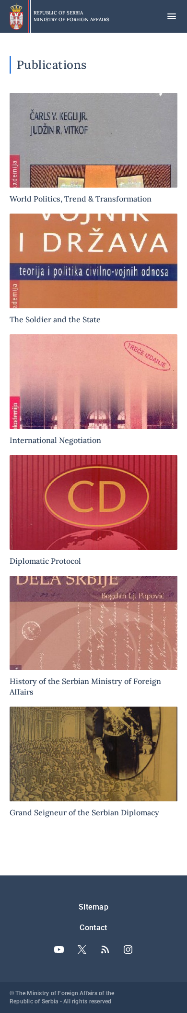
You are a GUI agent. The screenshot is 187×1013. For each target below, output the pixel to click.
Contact (93, 927)
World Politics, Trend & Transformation (93, 148)
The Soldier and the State (93, 269)
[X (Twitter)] (82, 949)
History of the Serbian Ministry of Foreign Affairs (93, 636)
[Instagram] (128, 949)
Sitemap (93, 907)
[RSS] (105, 949)
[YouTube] (59, 949)
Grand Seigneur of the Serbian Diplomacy (93, 762)
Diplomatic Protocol (93, 510)
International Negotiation (93, 389)
